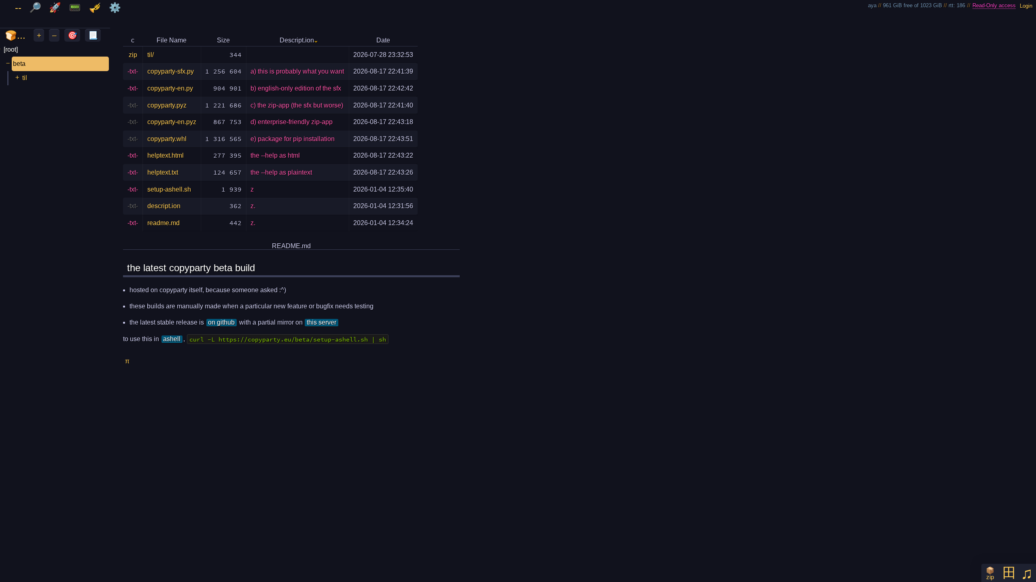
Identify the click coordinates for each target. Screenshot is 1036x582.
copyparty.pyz (167, 105)
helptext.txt (162, 172)
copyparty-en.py (170, 88)
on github (221, 322)
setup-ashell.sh (169, 189)
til (24, 77)
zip (133, 54)
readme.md (163, 222)
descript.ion (163, 205)
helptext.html (165, 155)
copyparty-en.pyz (171, 121)
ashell (171, 338)
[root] (11, 49)
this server (321, 322)
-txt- (132, 71)
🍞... (15, 35)
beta (19, 63)
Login (1026, 5)
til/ (150, 54)
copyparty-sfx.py (170, 71)
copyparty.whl (167, 138)
